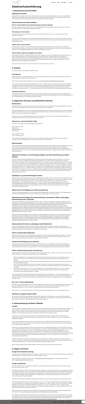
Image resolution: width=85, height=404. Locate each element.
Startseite (53, 2)
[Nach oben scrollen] (82, 401)
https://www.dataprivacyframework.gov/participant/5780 (44, 399)
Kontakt (70, 2)
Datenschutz (69, 401)
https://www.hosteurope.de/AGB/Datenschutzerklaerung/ (52, 81)
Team (58, 2)
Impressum (61, 401)
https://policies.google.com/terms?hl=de (49, 391)
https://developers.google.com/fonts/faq (43, 358)
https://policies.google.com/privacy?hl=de (24, 359)
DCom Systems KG (36, 401)
